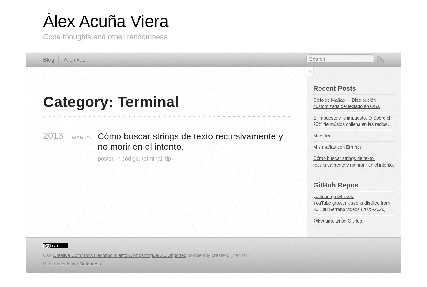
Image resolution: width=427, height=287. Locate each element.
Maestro (321, 135)
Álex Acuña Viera (105, 21)
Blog (48, 60)
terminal (152, 158)
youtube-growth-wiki (333, 196)
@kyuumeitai (326, 220)
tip (168, 158)
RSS (380, 59)
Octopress (90, 263)
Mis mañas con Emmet (337, 147)
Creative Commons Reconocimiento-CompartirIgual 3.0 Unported (119, 255)
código (130, 158)
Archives (74, 60)
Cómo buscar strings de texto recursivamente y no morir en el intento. (191, 141)
